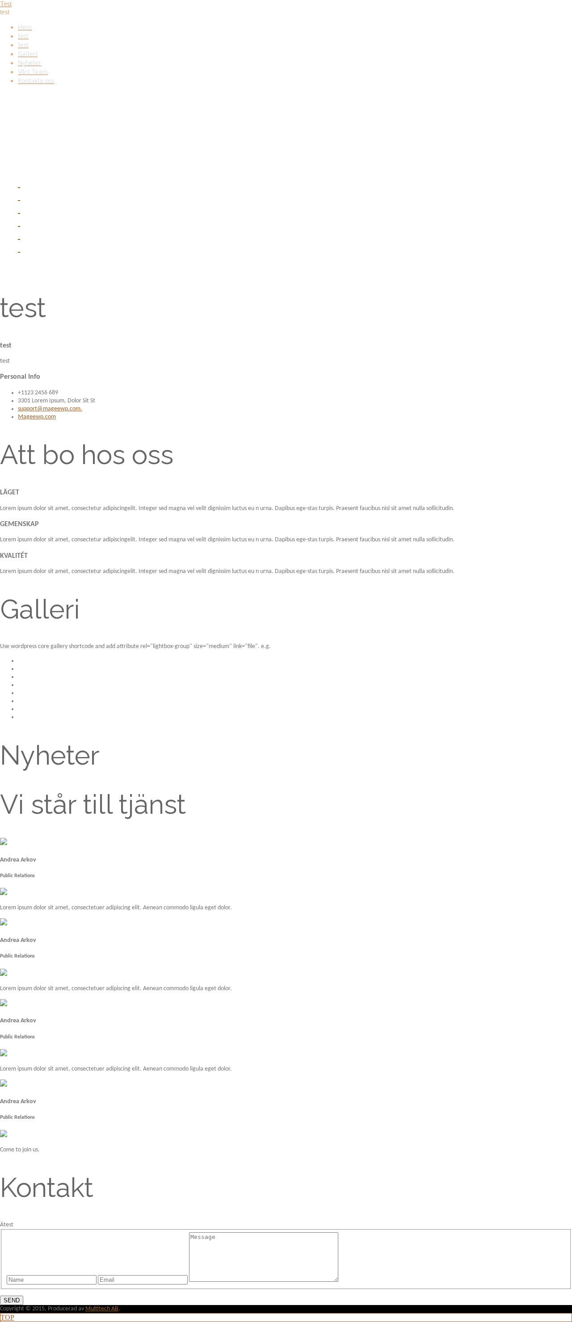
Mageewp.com (37, 417)
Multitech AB (101, 1308)
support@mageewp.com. (50, 409)
